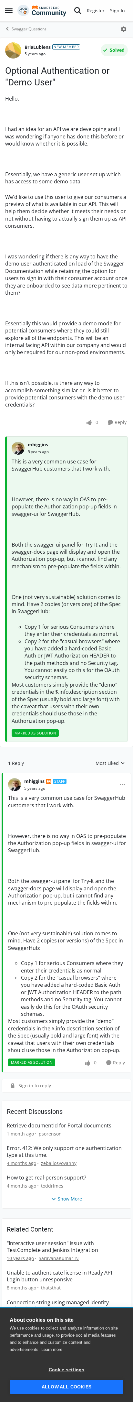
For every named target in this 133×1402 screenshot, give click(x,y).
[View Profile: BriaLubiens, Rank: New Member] (13, 50)
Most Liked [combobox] (110, 763)
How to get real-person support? (46, 1177)
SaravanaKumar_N (59, 1258)
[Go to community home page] (41, 10)
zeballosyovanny (59, 1163)
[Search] (78, 11)
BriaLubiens (38, 47)
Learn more (51, 1349)
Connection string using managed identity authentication (58, 1306)
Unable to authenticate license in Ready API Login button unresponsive (59, 1276)
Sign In (117, 10)
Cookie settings (67, 1369)
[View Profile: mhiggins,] (18, 448)
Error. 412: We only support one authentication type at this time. (64, 1151)
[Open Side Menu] (9, 11)
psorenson (50, 1134)
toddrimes (52, 1186)
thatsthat (51, 1288)
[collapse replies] (66, 776)
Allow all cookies (66, 1387)
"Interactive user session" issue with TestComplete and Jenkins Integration (52, 1247)
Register (96, 10)
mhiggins (38, 444)
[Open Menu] (123, 29)
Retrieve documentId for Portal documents (59, 1125)
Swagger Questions (29, 29)
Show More (70, 1199)
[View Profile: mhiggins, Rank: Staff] (14, 784)
